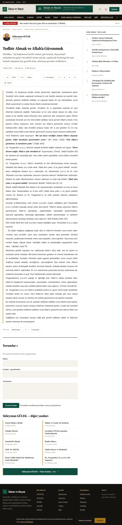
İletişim (114, 9)
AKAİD (47, 17)
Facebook (35, 330)
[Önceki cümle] (59, 77)
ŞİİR (96, 17)
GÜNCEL (20, 17)
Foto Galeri (63, 502)
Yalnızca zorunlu (84, 520)
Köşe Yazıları (17, 29)
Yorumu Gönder (11, 405)
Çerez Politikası (26, 522)
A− (8, 77)
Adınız (5, 359)
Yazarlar (61, 498)
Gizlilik (83, 506)
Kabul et (100, 520)
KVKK (82, 510)
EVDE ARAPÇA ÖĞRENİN (71, 17)
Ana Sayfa (9, 17)
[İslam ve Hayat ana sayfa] (17, 9)
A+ (22, 77)
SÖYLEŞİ (87, 17)
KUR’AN (30, 17)
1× (75, 77)
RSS (24, 2)
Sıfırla (29, 77)
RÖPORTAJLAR (107, 17)
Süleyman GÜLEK (21, 36)
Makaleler (62, 494)
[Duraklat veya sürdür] (64, 77)
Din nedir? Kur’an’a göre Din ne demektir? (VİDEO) (43, 23)
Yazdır (9, 83)
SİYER (39, 17)
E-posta (11, 369)
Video (60, 506)
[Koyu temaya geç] (105, 9)
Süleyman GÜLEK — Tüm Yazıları (40, 471)
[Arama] (99, 9)
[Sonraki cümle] (69, 77)
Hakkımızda (85, 494)
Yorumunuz (7, 381)
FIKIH (55, 17)
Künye (18, 2)
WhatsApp (16, 330)
